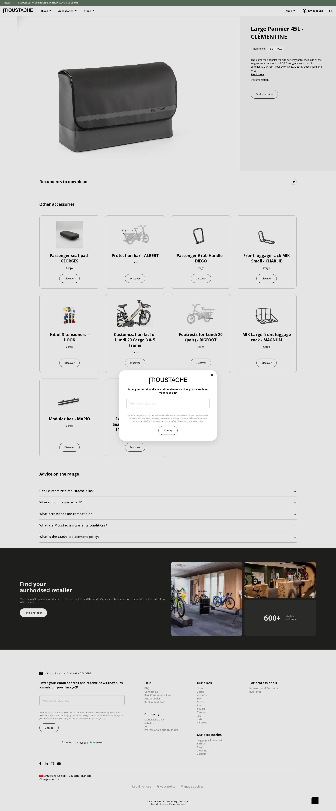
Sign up (168, 430)
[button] (212, 375)
